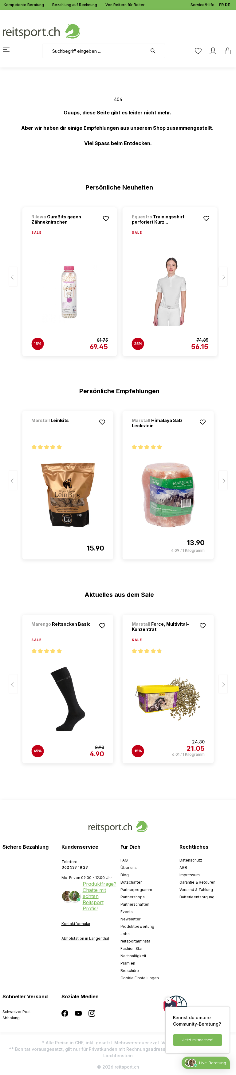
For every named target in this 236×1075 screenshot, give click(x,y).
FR (221, 4)
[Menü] (9, 50)
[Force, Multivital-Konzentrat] (168, 699)
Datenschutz (190, 860)
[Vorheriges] (13, 277)
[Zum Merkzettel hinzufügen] (106, 218)
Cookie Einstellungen (139, 978)
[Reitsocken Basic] (63, 632)
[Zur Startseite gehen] (41, 30)
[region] (118, 279)
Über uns (128, 867)
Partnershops (132, 897)
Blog (124, 875)
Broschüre (129, 970)
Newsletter (130, 919)
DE (227, 4)
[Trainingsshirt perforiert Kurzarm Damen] (170, 292)
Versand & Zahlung (196, 889)
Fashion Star (131, 948)
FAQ (124, 860)
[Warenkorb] (225, 51)
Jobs (125, 933)
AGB (183, 867)
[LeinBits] (63, 428)
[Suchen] (156, 51)
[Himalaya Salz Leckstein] (168, 495)
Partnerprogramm (136, 889)
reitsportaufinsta (135, 941)
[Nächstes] (223, 277)
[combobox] (94, 51)
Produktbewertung (137, 926)
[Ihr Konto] (213, 51)
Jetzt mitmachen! (197, 1040)
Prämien (127, 963)
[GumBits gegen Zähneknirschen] (69, 292)
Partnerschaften (134, 904)
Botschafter (131, 882)
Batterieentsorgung (196, 897)
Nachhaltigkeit (133, 956)
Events (126, 911)
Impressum (189, 875)
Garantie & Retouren (197, 882)
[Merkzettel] (198, 51)
